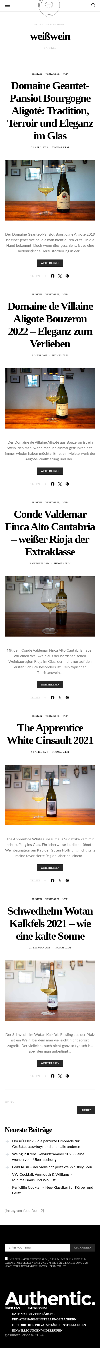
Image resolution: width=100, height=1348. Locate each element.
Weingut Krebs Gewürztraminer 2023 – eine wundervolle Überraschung (48, 1157)
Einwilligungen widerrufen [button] (37, 1330)
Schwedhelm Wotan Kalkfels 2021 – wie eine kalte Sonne (50, 923)
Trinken (37, 74)
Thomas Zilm (60, 147)
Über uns (12, 1308)
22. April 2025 (39, 147)
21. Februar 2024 (39, 947)
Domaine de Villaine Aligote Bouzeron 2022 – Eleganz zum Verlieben (50, 325)
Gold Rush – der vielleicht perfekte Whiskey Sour (52, 1167)
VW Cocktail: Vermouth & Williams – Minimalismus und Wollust (42, 1177)
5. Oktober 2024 (39, 563)
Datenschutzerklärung (33, 1314)
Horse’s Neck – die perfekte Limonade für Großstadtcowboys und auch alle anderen (46, 1144)
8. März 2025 (39, 355)
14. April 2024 (39, 752)
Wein (66, 74)
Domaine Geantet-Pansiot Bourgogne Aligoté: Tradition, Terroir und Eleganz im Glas (50, 110)
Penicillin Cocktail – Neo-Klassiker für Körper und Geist (52, 1190)
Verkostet (52, 74)
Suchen (9, 1102)
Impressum (37, 1308)
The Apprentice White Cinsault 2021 (50, 733)
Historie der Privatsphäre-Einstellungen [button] (49, 1325)
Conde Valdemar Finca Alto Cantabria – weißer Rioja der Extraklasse (50, 533)
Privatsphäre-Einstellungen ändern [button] (44, 1319)
